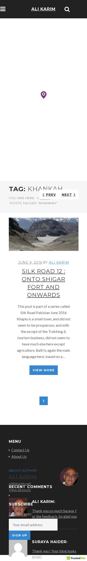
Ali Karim (59, 262)
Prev (51, 195)
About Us (19, 456)
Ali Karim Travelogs (43, 16)
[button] (44, 95)
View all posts (20, 490)
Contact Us (20, 450)
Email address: (20, 514)
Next (67, 195)
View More (44, 370)
